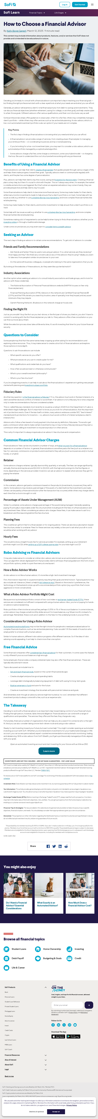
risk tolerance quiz (46, 582)
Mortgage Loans (10, 1011)
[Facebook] (48, 846)
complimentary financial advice (42, 653)
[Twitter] (54, 846)
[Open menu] (92, 4)
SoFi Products (10, 987)
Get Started (80, 4)
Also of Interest (10, 1060)
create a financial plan (44, 170)
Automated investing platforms (17, 626)
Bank (6, 992)
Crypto (7, 1035)
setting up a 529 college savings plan (43, 544)
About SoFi (9, 1065)
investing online (10, 222)
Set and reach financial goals (22, 672)
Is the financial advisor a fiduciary (35, 397)
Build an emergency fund (20, 685)
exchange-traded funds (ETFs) (70, 599)
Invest (7, 1025)
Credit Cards (9, 1030)
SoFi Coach (8, 1049)
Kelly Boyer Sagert (16, 30)
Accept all (56, 1112)
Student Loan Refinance (12, 1002)
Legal (7, 1069)
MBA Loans (8, 1045)
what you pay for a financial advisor (72, 446)
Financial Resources (12, 1055)
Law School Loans (10, 1040)
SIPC (48, 770)
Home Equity (9, 1016)
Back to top (9, 1076)
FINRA (43, 770)
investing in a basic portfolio (36, 385)
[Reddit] (66, 846)
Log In (65, 4)
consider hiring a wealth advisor (58, 227)
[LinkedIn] (60, 846)
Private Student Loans (12, 1006)
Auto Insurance (9, 1021)
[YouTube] (75, 1025)
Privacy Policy (73, 1012)
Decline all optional (36, 1112)
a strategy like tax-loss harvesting (45, 198)
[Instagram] (69, 1025)
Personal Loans (9, 997)
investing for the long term (66, 180)
